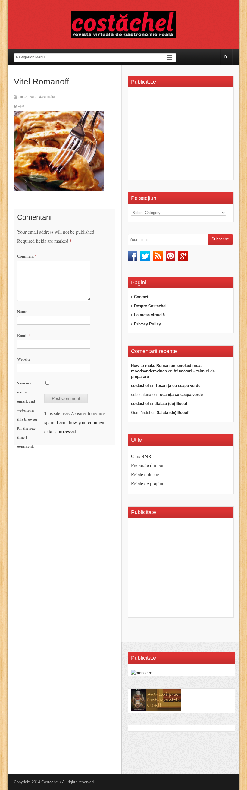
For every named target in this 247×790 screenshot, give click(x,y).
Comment (27, 256)
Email (24, 335)
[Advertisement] (181, 135)
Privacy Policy (147, 324)
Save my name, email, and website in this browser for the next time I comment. (27, 414)
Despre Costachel (150, 306)
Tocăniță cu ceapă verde (177, 385)
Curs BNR (141, 456)
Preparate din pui (147, 465)
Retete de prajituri (148, 483)
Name (23, 311)
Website (23, 359)
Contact (141, 297)
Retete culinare (145, 474)
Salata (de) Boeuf (171, 403)
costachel (48, 96)
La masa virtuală (149, 315)
